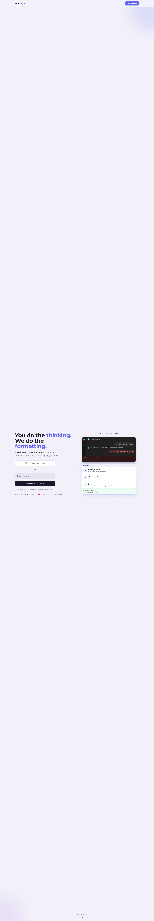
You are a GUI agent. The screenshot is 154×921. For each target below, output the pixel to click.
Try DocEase (132, 3)
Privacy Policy (48, 489)
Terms (39, 489)
